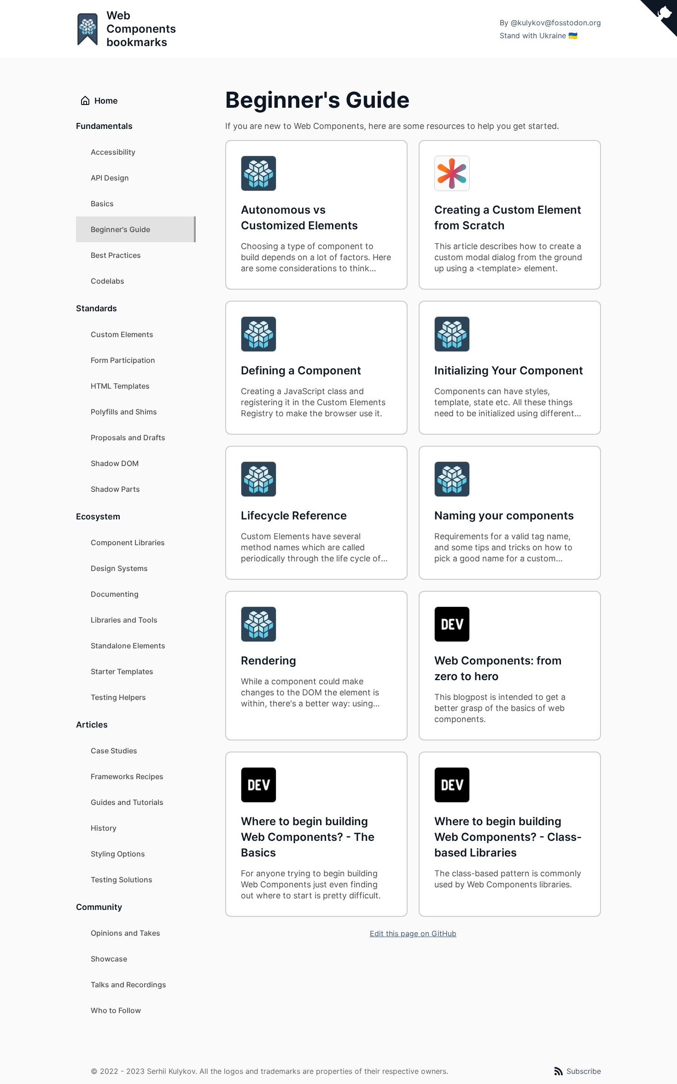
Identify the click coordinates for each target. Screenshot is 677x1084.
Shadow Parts (115, 489)
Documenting (115, 594)
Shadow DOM (115, 463)
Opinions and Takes (125, 933)
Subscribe (583, 1071)
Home (106, 100)
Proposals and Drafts (128, 437)
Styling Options (118, 853)
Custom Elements (122, 334)
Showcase (109, 958)
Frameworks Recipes (127, 776)
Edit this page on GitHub (413, 933)
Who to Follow (116, 1010)
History (104, 828)
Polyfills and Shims (124, 411)
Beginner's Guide (120, 229)
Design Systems (119, 568)
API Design (110, 177)
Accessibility (113, 152)
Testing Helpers (118, 697)
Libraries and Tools (124, 619)
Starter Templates (122, 671)
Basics (102, 203)
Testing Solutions (121, 879)
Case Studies (114, 750)
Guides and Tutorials (127, 802)
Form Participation (123, 360)
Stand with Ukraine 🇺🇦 (539, 35)
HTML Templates (120, 385)
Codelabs (107, 281)
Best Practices (116, 255)
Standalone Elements (128, 645)
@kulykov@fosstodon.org (556, 22)
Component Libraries (128, 542)
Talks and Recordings (128, 984)
